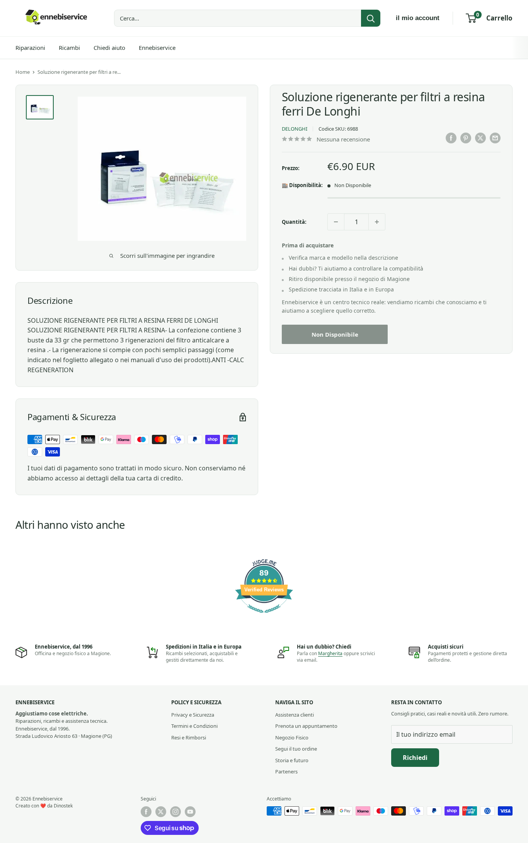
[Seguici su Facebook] (146, 811)
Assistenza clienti (294, 714)
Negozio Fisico (291, 737)
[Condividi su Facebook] (451, 138)
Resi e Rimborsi (188, 737)
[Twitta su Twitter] (480, 138)
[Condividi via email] (495, 138)
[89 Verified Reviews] (264, 616)
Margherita (330, 653)
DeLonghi (294, 129)
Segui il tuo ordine (296, 748)
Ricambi (69, 47)
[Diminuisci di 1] (336, 222)
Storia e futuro (291, 760)
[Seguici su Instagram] (175, 811)
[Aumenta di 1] (377, 222)
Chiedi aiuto (109, 47)
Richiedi (415, 757)
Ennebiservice (157, 47)
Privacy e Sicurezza (192, 714)
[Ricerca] (370, 18)
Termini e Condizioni (194, 725)
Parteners (286, 771)
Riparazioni (30, 47)
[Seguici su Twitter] (160, 811)
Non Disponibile (335, 335)
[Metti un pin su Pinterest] (465, 138)
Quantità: (294, 221)
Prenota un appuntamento (306, 725)
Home (22, 71)
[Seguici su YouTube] (190, 811)
